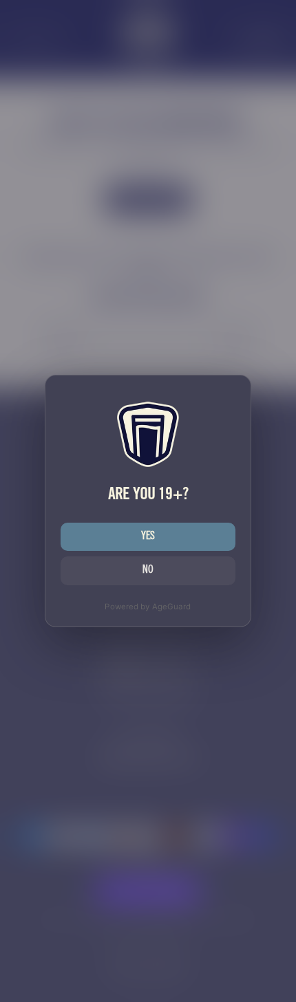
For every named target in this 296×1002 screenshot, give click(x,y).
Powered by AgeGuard (148, 606)
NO (148, 570)
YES (148, 537)
